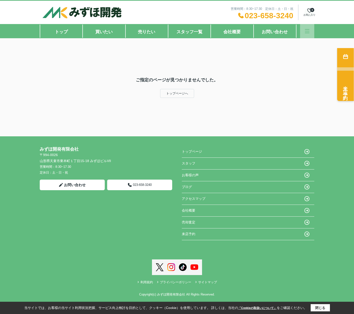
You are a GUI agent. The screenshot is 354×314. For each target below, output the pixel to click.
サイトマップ (207, 282)
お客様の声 (190, 175)
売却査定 (188, 222)
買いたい (104, 31)
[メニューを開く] (307, 31)
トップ (61, 31)
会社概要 (232, 31)
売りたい (146, 31)
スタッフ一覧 (190, 31)
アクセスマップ (193, 199)
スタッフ (188, 163)
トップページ (192, 151)
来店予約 (188, 234)
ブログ (187, 187)
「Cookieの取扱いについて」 (257, 308)
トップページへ (177, 93)
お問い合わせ (275, 31)
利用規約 (146, 282)
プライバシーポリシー (175, 282)
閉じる (320, 308)
